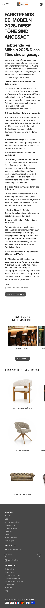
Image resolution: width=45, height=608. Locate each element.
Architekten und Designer (14, 581)
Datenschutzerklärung (12, 522)
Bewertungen (9, 541)
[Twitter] (9, 560)
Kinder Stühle (9, 569)
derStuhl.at (15, 599)
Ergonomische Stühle (12, 575)
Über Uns (8, 516)
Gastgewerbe (9, 584)
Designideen (9, 588)
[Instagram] (15, 560)
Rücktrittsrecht (10, 525)
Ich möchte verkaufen (12, 578)
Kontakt (7, 534)
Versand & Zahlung (11, 528)
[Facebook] (6, 560)
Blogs (7, 591)
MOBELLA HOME (11, 537)
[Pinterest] (12, 560)
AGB (6, 519)
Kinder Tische (9, 572)
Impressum (8, 531)
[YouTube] (18, 560)
